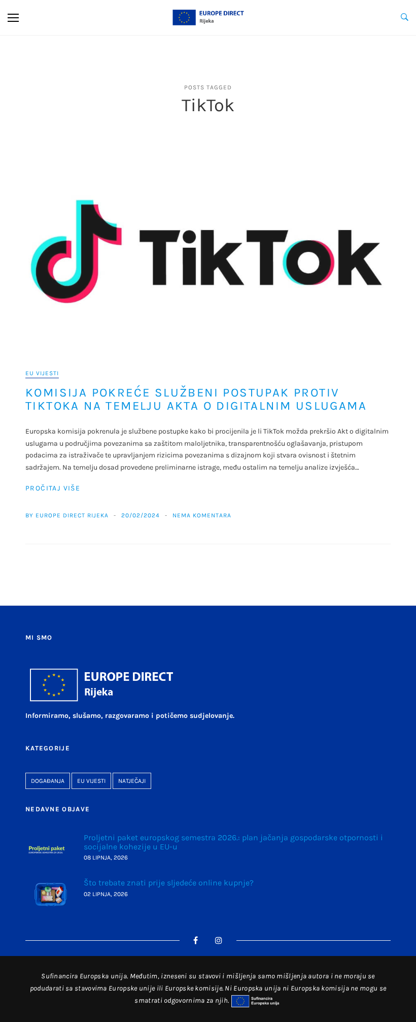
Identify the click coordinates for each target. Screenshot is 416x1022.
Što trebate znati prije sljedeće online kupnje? (169, 882)
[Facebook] (195, 940)
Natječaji (132, 780)
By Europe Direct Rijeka (67, 515)
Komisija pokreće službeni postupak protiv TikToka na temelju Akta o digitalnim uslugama (196, 399)
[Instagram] (219, 940)
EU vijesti (42, 373)
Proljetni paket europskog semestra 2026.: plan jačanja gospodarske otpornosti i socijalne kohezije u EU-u (233, 842)
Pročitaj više (52, 488)
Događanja (47, 780)
